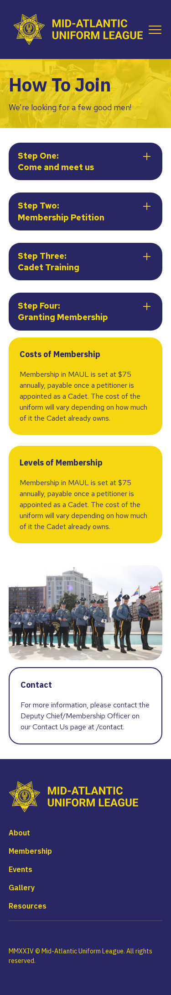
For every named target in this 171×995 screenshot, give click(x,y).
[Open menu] (153, 30)
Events (20, 869)
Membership (30, 851)
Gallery (22, 887)
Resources (28, 905)
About (19, 832)
